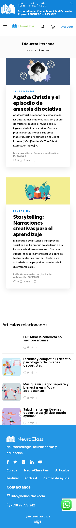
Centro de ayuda (56, 478)
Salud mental (24, 92)
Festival (12, 478)
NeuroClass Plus (36, 470)
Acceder (67, 26)
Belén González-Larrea (26, 274)
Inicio (30, 50)
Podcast (31, 478)
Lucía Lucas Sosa (22, 153)
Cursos (11, 470)
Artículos (62, 470)
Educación (22, 211)
